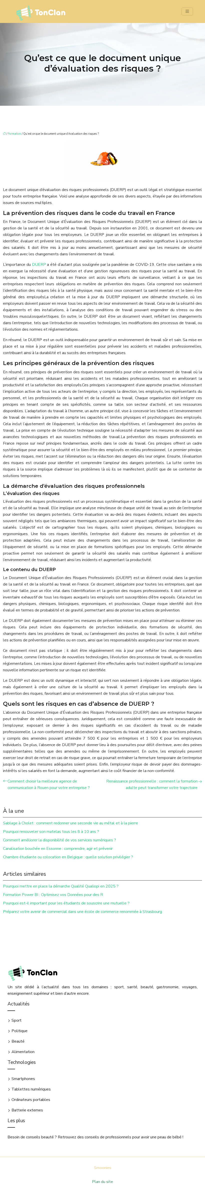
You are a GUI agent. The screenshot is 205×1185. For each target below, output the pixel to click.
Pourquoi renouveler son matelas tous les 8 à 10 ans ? (51, 831)
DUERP (39, 264)
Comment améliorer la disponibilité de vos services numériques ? (59, 840)
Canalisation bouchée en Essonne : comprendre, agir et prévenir (58, 848)
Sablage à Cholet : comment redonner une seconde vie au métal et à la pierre (70, 823)
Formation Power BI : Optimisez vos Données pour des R (53, 894)
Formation (14, 134)
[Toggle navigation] (187, 11)
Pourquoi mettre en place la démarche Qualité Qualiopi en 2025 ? (60, 886)
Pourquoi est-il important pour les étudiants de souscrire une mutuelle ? (66, 903)
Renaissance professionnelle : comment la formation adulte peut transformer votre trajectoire (152, 784)
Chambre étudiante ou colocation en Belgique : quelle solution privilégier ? (68, 857)
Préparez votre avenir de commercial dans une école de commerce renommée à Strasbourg (82, 911)
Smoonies (102, 1168)
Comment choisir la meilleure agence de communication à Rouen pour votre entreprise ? (49, 784)
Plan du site (102, 1182)
